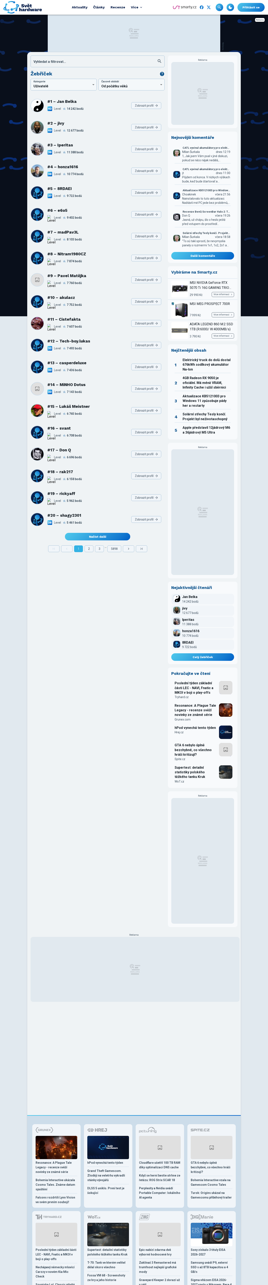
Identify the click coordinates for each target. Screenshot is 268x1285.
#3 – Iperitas (60, 145)
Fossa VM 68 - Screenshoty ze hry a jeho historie (106, 1278)
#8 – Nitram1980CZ (66, 254)
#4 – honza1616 (62, 166)
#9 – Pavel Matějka (66, 275)
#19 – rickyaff (61, 493)
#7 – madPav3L (63, 232)
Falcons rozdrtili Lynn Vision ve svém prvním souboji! (55, 1200)
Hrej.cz (179, 732)
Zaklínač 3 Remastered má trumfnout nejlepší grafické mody (158, 1267)
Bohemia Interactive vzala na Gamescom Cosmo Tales (211, 1182)
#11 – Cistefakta (64, 319)
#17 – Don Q (59, 450)
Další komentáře (203, 255)
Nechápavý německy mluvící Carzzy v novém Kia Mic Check (55, 1272)
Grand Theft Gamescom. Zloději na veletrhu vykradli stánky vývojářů (106, 1175)
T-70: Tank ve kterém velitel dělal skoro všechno (106, 1265)
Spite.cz (180, 759)
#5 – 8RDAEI (59, 188)
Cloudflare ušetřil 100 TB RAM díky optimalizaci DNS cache (159, 1165)
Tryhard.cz (182, 697)
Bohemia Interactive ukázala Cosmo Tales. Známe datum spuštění (55, 1184)
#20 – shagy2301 (64, 515)
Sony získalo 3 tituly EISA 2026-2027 (208, 1252)
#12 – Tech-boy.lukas (68, 341)
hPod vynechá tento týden (195, 728)
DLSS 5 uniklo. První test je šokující (105, 1191)
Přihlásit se (251, 7)
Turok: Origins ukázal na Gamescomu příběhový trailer (211, 1195)
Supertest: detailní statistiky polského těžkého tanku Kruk (190, 772)
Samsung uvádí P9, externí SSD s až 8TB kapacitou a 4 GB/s (209, 1267)
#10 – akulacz (61, 297)
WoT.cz (179, 781)
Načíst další (97, 536)
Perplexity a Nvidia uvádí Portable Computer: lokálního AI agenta (159, 1193)
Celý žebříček (203, 657)
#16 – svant (59, 428)
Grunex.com (183, 719)
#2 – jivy (55, 123)
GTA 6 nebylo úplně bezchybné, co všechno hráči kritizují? (193, 750)
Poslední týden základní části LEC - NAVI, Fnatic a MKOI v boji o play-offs (194, 688)
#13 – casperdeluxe (66, 362)
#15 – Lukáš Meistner (68, 406)
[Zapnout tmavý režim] (230, 7)
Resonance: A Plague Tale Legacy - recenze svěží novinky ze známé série (195, 710)
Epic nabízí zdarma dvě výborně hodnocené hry (155, 1252)
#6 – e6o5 (57, 210)
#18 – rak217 (60, 471)
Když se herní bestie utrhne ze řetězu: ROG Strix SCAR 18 (159, 1178)
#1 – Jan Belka (62, 101)
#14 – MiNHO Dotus (66, 384)
